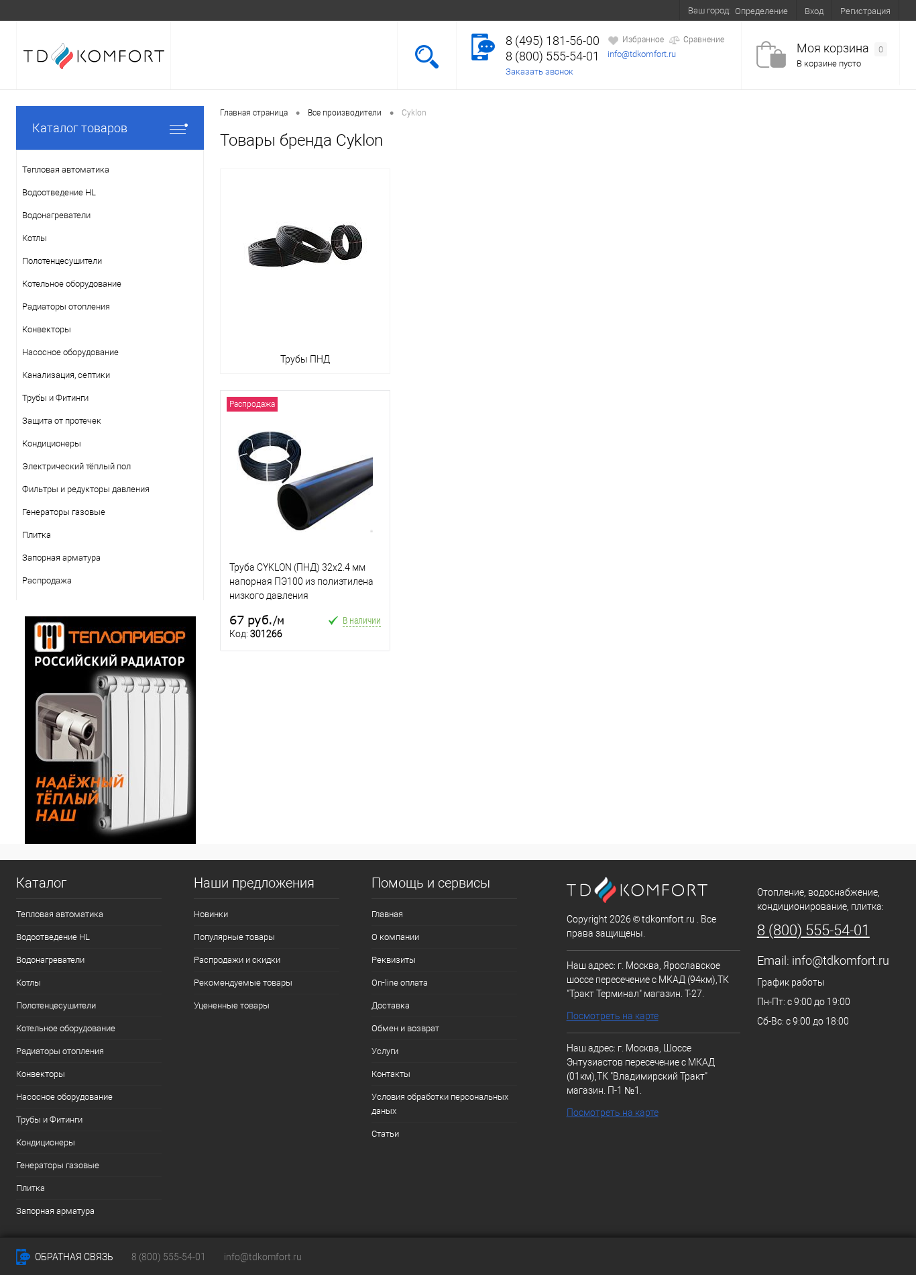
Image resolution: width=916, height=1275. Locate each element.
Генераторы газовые (57, 1165)
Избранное (643, 39)
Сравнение (703, 39)
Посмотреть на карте (613, 1015)
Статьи (385, 1134)
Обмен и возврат (318, 10)
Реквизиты (393, 960)
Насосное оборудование (64, 1097)
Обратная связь (73, 1257)
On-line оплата (176, 10)
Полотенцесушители (56, 1005)
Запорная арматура (55, 1211)
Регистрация (865, 11)
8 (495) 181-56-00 (552, 41)
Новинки (211, 914)
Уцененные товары (232, 1005)
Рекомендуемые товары (243, 983)
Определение (761, 11)
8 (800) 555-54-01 (552, 56)
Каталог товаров (79, 128)
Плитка (30, 1188)
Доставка (244, 10)
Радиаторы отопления (60, 1051)
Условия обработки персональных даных (439, 1104)
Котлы (28, 983)
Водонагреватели (50, 960)
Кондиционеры (45, 1142)
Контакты (547, 10)
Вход (814, 11)
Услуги (386, 10)
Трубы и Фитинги (49, 1120)
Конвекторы (40, 1074)
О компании (103, 10)
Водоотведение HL (53, 937)
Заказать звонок (539, 71)
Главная (43, 10)
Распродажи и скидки (237, 960)
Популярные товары (234, 937)
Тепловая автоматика (59, 914)
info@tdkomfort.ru (642, 54)
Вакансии (488, 10)
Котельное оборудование (65, 1028)
